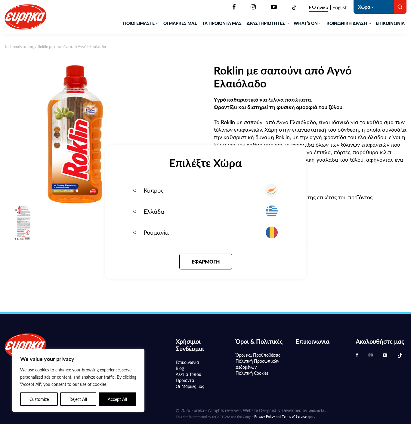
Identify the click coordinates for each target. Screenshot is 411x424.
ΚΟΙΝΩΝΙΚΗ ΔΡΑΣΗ (346, 23)
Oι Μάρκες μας (190, 386)
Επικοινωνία (390, 23)
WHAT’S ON (306, 23)
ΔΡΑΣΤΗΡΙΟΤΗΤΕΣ (266, 23)
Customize (39, 399)
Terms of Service (294, 416)
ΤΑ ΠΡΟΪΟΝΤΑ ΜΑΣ (222, 23)
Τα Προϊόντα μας (19, 46)
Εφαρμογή (206, 261)
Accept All (117, 399)
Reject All (78, 399)
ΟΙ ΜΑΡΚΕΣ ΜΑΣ (180, 23)
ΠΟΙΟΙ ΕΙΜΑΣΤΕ (139, 23)
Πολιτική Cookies (252, 373)
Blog (180, 368)
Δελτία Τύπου (188, 374)
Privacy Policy (264, 416)
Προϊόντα (185, 380)
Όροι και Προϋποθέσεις (258, 355)
